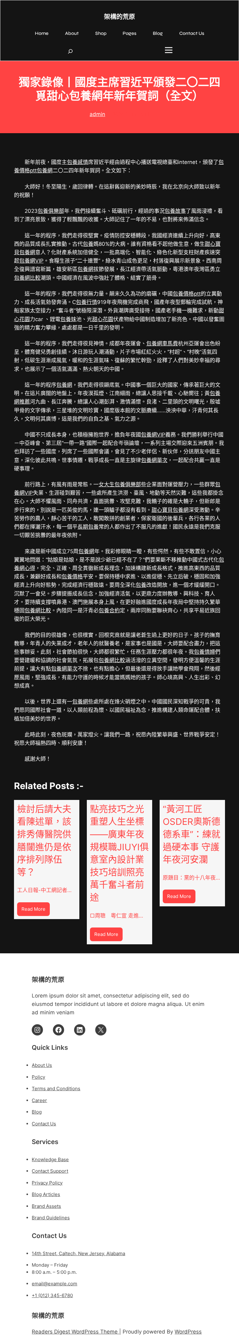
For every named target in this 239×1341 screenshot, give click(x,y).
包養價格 (72, 576)
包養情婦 (204, 652)
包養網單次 (154, 460)
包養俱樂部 (51, 211)
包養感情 (77, 162)
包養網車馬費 (162, 343)
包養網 (45, 170)
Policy (38, 1077)
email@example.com (54, 1284)
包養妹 (68, 319)
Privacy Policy (47, 1183)
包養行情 (86, 302)
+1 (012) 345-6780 (52, 1295)
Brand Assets (46, 1206)
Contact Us (44, 1124)
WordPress (188, 1332)
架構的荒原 (119, 17)
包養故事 (175, 211)
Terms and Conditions (56, 1088)
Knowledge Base (50, 1159)
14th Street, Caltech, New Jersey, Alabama (78, 1253)
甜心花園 (102, 319)
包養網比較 (27, 278)
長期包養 (88, 527)
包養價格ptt (187, 294)
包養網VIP (31, 261)
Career (39, 1100)
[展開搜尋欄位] (70, 51)
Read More (35, 911)
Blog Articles (46, 1194)
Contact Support (50, 1171)
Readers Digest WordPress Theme (75, 1332)
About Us (42, 1065)
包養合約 (109, 610)
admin (97, 114)
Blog (37, 1112)
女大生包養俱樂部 (120, 484)
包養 (88, 244)
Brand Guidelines (51, 1218)
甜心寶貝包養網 (170, 510)
